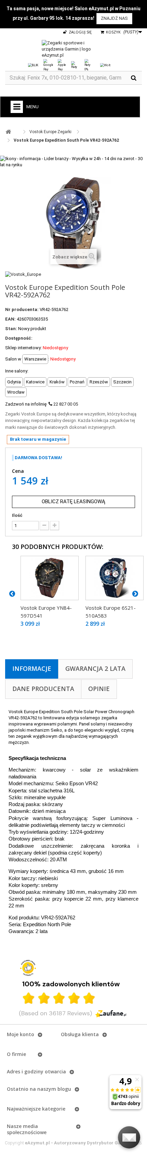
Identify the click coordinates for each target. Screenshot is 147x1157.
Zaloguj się (80, 31)
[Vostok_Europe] (23, 274)
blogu (64, 1089)
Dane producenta (43, 689)
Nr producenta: (22, 309)
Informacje (31, 668)
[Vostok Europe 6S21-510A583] (114, 578)
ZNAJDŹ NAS (114, 18)
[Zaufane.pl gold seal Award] (28, 968)
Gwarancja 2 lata (95, 668)
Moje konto (20, 1034)
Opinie (99, 689)
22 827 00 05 (65, 404)
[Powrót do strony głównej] (8, 132)
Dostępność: (18, 338)
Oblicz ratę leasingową (73, 501)
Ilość (17, 515)
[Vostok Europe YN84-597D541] (50, 578)
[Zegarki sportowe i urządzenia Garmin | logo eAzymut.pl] (73, 49)
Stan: (11, 328)
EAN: (10, 319)
